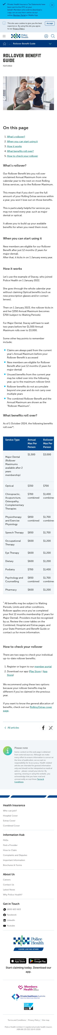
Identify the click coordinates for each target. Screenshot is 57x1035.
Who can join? (10, 810)
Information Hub (13, 835)
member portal (43, 666)
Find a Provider (10, 845)
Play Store (35, 671)
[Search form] (53, 36)
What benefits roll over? (20, 151)
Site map (45, 1020)
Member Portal (19, 15)
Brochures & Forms (12, 865)
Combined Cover (11, 825)
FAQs (5, 840)
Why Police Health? (12, 894)
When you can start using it (22, 141)
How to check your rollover (22, 156)
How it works (14, 146)
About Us (9, 874)
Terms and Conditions (17, 1020)
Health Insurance (14, 805)
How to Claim (10, 850)
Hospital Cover (10, 815)
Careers (6, 879)
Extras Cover (9, 820)
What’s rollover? (16, 136)
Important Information (14, 860)
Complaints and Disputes (15, 855)
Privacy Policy (18, 29)
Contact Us (8, 884)
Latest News (9, 889)
